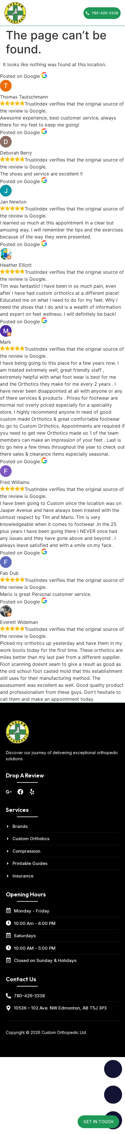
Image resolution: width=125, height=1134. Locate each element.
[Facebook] (20, 792)
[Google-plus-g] (9, 792)
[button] (70, 13)
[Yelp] (32, 792)
